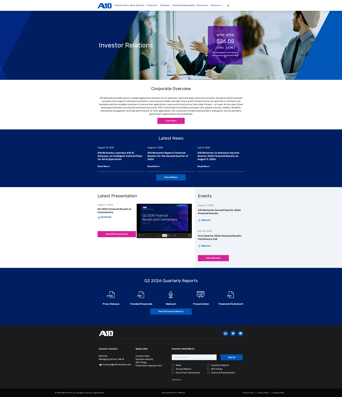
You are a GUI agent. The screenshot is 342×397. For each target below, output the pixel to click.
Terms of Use (248, 393)
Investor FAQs (142, 356)
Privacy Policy (263, 393)
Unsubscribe (176, 380)
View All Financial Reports (171, 311)
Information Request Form (149, 365)
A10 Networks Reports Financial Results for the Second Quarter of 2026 (167, 156)
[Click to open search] (228, 5)
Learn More (171, 121)
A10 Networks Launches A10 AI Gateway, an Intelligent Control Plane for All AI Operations (120, 156)
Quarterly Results (144, 359)
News (178, 365)
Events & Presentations (223, 373)
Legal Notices (98, 393)
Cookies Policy (278, 393)
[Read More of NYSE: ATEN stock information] (225, 45)
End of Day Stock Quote (188, 373)
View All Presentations (117, 234)
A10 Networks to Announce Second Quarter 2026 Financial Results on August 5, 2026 (218, 156)
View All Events (213, 258)
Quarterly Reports (220, 365)
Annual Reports (183, 369)
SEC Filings (141, 362)
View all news (171, 177)
